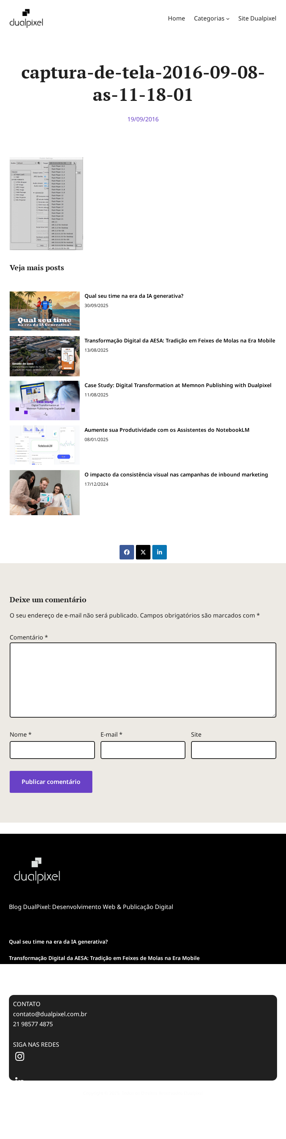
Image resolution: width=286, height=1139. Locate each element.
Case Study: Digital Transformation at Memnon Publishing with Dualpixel (178, 385)
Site (196, 734)
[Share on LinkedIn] (159, 552)
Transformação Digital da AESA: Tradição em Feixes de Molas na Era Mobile (180, 340)
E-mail (112, 734)
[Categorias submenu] (228, 18)
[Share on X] (143, 552)
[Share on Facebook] (127, 552)
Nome (21, 734)
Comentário (29, 637)
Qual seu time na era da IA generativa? (134, 295)
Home (176, 18)
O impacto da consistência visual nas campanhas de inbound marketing (176, 474)
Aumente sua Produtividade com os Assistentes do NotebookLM (167, 429)
